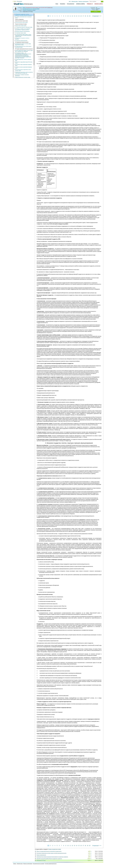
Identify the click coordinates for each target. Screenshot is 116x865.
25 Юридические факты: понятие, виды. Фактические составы (23, 44)
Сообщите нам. (50, 7)
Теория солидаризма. (19, 19)
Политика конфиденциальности (50, 863)
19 (87, 16)
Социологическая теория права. (21, 20)
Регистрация (19, 1)
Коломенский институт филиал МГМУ (31, 8)
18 (85, 16)
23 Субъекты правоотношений (21, 40)
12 (72, 16)
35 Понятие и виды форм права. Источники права (23, 62)
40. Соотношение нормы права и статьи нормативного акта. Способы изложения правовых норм (23, 35)
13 (74, 16)
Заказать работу (98, 3)
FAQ (70, 1)
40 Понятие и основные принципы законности (22, 75)
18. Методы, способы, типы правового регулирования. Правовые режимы (22, 29)
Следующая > (95, 16)
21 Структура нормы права (20, 32)
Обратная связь (74, 1)
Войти (15, 1)
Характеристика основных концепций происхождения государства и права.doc (52, 856)
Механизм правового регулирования (22, 31)
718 (88, 860)
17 (83, 16)
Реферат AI (90, 3)
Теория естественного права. (21, 24)
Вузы (57, 3)
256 (88, 858)
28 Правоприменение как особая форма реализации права (23, 47)
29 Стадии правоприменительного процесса (24, 48)
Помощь (14, 863)
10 (68, 16)
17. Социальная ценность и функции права (23, 27)
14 (76, 16)
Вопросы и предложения (83, 1)
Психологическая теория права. (21, 22)
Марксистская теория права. (20, 25)
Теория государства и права (29, 10)
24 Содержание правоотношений (21, 42)
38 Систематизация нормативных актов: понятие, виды (23, 70)
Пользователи (70, 3)
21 (88, 854)
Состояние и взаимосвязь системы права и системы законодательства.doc (51, 853)
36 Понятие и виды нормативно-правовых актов (23, 65)
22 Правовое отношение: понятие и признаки (22, 38)
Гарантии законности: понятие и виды (22, 77)
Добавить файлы (80, 3)
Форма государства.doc (41, 854)
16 (81, 16)
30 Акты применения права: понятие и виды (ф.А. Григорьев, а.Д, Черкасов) (24, 51)
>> (100, 16)
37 (88, 853)
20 (89, 16)
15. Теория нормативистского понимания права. (23, 17)
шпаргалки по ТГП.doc (41, 860)
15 (78, 16)
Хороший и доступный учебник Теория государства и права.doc (49, 858)
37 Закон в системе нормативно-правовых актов (23, 68)
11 (70, 16)
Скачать (96, 11)
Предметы (62, 3)
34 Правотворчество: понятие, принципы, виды (23, 60)
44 (88, 851)
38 (88, 856)
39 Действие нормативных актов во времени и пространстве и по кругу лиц (24, 73)
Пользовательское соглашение (38, 863)
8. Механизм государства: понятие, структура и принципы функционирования (23, 15)
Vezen (24, 7)
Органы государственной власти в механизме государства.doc (49, 851)
